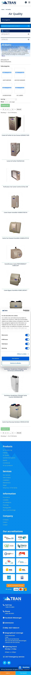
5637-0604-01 (12, 628)
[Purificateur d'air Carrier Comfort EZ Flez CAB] (15, 175)
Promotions (6, 497)
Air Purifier (7, 80)
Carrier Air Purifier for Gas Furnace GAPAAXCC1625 (15, 135)
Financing (5, 505)
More (3, 56)
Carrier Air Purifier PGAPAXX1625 (15, 161)
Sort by (3, 99)
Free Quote (23, 673)
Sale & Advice (7, 477)
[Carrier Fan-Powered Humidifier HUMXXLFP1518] (15, 226)
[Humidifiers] (7, 88)
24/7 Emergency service (14, 657)
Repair (5, 485)
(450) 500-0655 (9, 613)
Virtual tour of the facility (10, 488)
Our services (6, 475)
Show (2, 101)
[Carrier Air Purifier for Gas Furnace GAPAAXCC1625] (15, 123)
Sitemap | (27, 669)
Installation (6, 480)
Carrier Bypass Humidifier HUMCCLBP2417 (15, 290)
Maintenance (6, 482)
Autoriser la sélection (15, 363)
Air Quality (6, 455)
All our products (8, 465)
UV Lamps (20, 95)
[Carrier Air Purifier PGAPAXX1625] (15, 149)
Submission (9, 623)
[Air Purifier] (7, 73)
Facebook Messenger (13, 618)
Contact (5, 525)
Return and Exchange (9, 510)
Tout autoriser (15, 358)
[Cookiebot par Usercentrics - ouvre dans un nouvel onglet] (23, 311)
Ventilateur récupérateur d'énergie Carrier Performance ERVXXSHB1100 (15, 369)
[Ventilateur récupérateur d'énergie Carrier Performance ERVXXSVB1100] (15, 304)
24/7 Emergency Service (16, 585)
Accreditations (7, 502)
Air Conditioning (7, 450)
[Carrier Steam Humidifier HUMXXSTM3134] (15, 201)
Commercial (6, 463)
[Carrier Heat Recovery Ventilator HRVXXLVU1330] (15, 410)
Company (5, 519)
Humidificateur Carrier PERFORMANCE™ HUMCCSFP (16, 264)
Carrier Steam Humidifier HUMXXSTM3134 (15, 212)
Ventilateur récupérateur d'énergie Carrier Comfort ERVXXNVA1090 (15, 396)
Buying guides (7, 507)
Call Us (8, 673)
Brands (5, 460)
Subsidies (5, 500)
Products (7, 31)
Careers (5, 522)
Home (3, 9)
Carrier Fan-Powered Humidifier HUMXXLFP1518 (15, 238)
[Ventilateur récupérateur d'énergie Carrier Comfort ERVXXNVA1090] (15, 384)
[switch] (27, 339)
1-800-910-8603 (9, 607)
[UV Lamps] (19, 88)
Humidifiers (7, 95)
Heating (5, 453)
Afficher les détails (22, 354)
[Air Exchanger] (19, 73)
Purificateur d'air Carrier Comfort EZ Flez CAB (15, 187)
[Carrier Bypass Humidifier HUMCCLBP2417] (15, 278)
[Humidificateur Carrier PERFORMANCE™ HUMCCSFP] (15, 252)
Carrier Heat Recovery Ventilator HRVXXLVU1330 (15, 422)
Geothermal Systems (9, 458)
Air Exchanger (20, 80)
